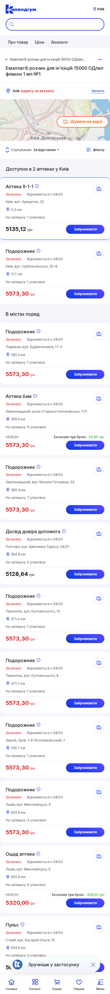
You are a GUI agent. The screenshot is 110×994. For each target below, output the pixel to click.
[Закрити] (93, 964)
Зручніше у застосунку (53, 964)
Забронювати (85, 229)
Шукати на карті (86, 121)
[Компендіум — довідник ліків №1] (21, 9)
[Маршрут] (98, 189)
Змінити (97, 91)
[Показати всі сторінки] (100, 59)
